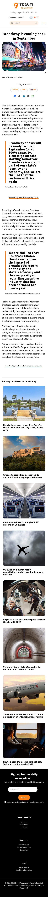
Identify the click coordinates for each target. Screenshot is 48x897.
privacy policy (39, 471)
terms (29, 471)
